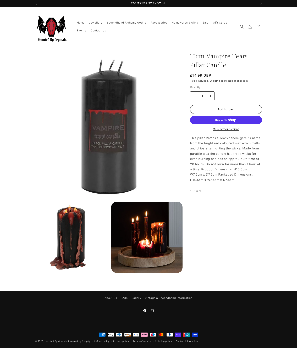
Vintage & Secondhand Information (168, 297)
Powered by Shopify (79, 341)
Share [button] (197, 191)
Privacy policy (121, 341)
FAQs (124, 297)
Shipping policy (163, 341)
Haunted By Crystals (56, 341)
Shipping (215, 80)
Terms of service (142, 341)
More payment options (226, 129)
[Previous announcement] (36, 3)
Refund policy (101, 341)
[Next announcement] (261, 3)
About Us (110, 297)
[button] (242, 27)
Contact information (187, 341)
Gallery (136, 297)
